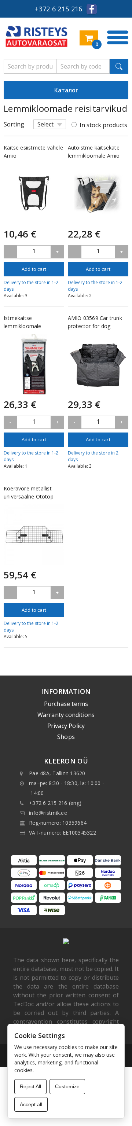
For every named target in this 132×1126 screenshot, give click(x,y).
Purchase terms (66, 704)
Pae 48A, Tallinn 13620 (57, 773)
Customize (67, 1086)
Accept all (31, 1104)
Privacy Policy (66, 726)
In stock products (103, 125)
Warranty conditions (66, 715)
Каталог (66, 90)
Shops (66, 737)
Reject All (30, 1086)
